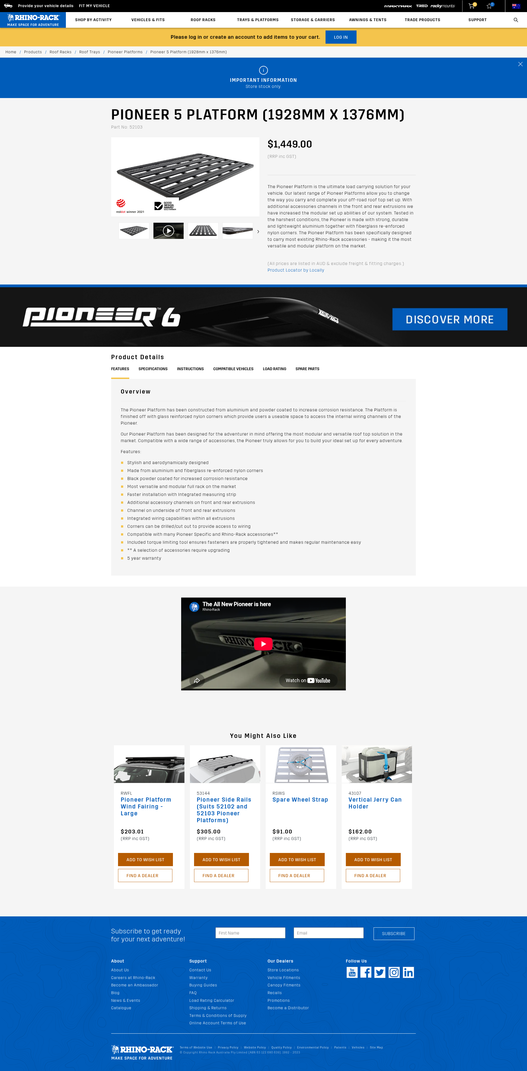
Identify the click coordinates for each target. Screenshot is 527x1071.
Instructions (190, 369)
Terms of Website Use (196, 1047)
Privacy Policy (228, 1047)
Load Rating (274, 369)
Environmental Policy (313, 1047)
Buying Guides (203, 985)
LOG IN (341, 37)
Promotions (279, 1000)
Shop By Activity (93, 20)
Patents (340, 1047)
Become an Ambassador (134, 985)
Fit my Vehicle (94, 6)
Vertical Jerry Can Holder (375, 803)
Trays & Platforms (258, 20)
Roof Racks (203, 20)
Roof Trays (89, 52)
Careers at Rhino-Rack (133, 977)
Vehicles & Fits (148, 20)
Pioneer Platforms (125, 52)
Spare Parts (307, 369)
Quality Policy (281, 1047)
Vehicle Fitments (284, 977)
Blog (115, 993)
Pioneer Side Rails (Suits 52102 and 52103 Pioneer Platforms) (224, 810)
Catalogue (121, 1008)
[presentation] (258, 231)
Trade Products (423, 20)
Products (33, 52)
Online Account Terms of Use (217, 1023)
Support (478, 20)
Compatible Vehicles (233, 369)
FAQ (193, 993)
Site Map (376, 1047)
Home (10, 52)
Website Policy (255, 1047)
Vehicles (358, 1047)
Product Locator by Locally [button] (296, 270)
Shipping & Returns (208, 1008)
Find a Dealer (142, 875)
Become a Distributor (288, 1008)
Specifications (153, 369)
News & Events (125, 1000)
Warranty (198, 977)
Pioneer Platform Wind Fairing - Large (146, 806)
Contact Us (200, 970)
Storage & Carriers (313, 20)
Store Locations (283, 970)
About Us (120, 970)
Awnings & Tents (368, 20)
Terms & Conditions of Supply (218, 1015)
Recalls (275, 993)
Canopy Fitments (284, 985)
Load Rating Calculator (211, 1000)
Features (120, 369)
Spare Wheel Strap (301, 799)
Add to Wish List (145, 859)
